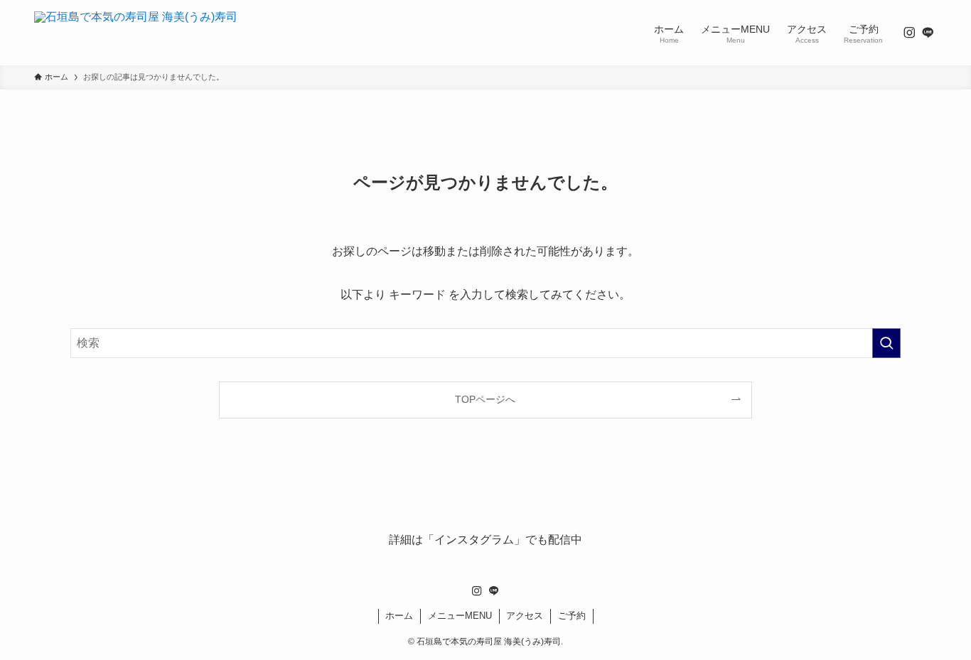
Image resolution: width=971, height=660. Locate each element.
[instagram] (909, 33)
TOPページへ (485, 399)
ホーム (399, 615)
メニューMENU (460, 615)
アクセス (524, 615)
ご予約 (572, 615)
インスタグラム (474, 540)
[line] (928, 33)
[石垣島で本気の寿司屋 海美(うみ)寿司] (135, 32)
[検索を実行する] (886, 343)
